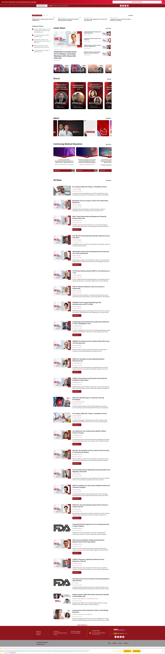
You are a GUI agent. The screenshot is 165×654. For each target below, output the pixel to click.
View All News (81, 625)
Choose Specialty (41, 5)
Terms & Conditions (76, 631)
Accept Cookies (136, 651)
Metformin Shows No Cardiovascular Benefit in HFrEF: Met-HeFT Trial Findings (66, 20)
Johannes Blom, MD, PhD (79, 401)
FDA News (55, 5)
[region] (82, 651)
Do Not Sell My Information (60, 633)
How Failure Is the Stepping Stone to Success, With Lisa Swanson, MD (93, 20)
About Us (38, 631)
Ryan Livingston (77, 255)
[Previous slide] (108, 137)
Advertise (38, 633)
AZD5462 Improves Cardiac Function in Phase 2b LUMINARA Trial (40, 20)
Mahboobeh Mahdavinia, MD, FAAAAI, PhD (83, 614)
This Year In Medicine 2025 (63, 5)
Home (109, 643)
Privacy (55, 634)
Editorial (38, 634)
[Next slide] (110, 137)
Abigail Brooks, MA (87, 48)
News (120, 643)
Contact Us (56, 631)
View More (130, 15)
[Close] (163, 651)
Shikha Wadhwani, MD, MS (92, 598)
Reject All (127, 651)
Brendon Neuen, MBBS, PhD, (80, 598)
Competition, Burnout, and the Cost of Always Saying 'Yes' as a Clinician (118, 20)
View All (109, 79)
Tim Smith (76, 582)
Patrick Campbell (87, 34)
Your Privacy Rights (75, 633)
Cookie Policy (13, 652)
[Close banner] (163, 1)
